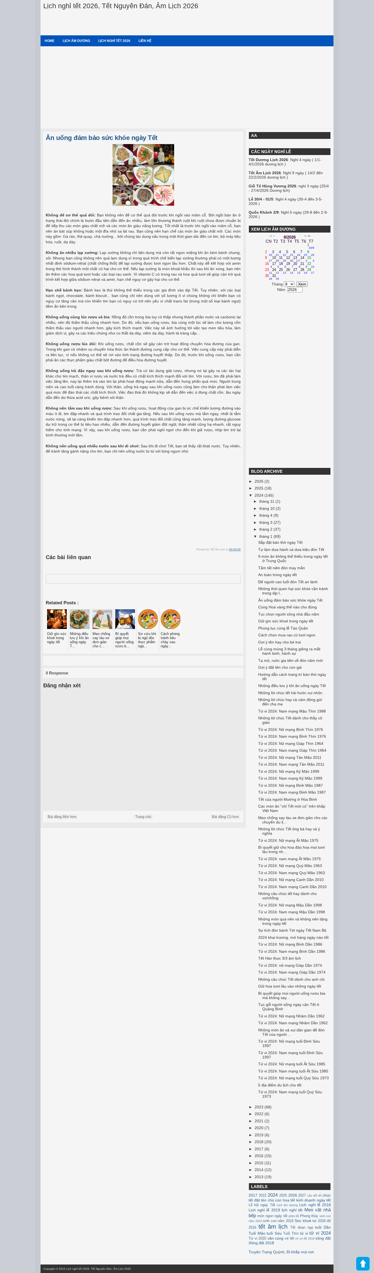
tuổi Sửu (274, 1233)
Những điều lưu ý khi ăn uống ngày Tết (292, 685)
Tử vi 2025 (257, 1238)
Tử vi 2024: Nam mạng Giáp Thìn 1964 (292, 750)
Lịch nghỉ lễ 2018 (315, 1205)
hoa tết (289, 1200)
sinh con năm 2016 (278, 1221)
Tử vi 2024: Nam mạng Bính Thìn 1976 (292, 736)
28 (303, 271)
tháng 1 (266, 536)
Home (49, 41)
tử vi (304, 1233)
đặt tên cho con (268, 1200)
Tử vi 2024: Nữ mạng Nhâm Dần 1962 (291, 1016)
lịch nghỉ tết (292, 1210)
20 (296, 265)
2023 (259, 1107)
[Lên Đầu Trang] (363, 1264)
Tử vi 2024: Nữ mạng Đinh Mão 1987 (290, 785)
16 (268, 265)
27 (296, 271)
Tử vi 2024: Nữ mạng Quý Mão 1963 (290, 865)
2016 (259, 1156)
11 (282, 259)
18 (282, 265)
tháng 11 (267, 501)
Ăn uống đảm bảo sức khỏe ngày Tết (101, 137)
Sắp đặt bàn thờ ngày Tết (280, 542)
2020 (259, 1128)
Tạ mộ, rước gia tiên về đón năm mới (290, 660)
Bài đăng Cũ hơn (225, 817)
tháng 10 (267, 508)
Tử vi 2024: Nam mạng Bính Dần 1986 (291, 951)
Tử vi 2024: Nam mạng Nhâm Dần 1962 (293, 1023)
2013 (259, 1177)
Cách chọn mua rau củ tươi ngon (286, 635)
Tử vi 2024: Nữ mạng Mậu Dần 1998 (290, 905)
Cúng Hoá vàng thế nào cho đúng (287, 607)
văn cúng (275, 1238)
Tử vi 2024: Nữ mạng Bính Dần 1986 (290, 944)
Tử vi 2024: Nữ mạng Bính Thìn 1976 (290, 729)
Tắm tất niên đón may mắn (281, 568)
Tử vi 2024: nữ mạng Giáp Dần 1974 (290, 965)
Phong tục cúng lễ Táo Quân (283, 628)
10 (275, 259)
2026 (259, 481)
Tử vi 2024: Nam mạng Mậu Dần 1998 (291, 912)
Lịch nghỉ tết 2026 (114, 41)
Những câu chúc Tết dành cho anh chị (291, 979)
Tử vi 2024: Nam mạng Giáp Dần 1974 (292, 972)
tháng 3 (266, 522)
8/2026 (290, 237)
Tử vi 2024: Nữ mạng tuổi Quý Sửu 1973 (293, 1078)
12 (289, 259)
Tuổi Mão (257, 1233)
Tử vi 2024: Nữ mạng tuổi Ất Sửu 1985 (291, 1064)
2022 (259, 1114)
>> (308, 236)
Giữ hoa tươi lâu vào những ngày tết (289, 986)
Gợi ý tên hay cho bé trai (279, 642)
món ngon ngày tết (272, 1216)
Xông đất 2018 (261, 1243)
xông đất (323, 1238)
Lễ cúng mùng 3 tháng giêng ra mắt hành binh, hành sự (289, 651)
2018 (259, 1142)
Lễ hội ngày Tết (262, 1205)
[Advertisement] (187, 87)
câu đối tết (314, 1195)
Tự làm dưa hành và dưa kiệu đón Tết (291, 549)
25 (282, 271)
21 (303, 265)
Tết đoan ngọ (301, 1227)
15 (310, 259)
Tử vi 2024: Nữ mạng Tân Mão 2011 (289, 757)
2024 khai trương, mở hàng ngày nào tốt (293, 937)
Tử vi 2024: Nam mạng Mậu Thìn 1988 (292, 711)
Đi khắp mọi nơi (300, 1252)
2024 (259, 495)
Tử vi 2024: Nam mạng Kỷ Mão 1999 (290, 778)
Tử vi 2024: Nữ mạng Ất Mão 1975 (288, 840)
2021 (259, 1121)
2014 (259, 1170)
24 (275, 271)
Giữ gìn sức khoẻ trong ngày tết (285, 621)
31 (275, 277)
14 (303, 259)
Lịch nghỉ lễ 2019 (264, 1210)
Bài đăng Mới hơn (62, 817)
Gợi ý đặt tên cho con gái (280, 667)
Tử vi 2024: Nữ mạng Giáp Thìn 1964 (290, 743)
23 (268, 271)
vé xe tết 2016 (305, 1238)
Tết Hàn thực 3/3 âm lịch (279, 958)
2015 (259, 1163)
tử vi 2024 (320, 1233)
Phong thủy (309, 1216)
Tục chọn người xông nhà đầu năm (288, 614)
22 (310, 265)
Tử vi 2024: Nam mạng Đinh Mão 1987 (292, 792)
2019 (259, 1135)
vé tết (289, 1238)
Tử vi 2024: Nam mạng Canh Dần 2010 (292, 887)
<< (270, 236)
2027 (302, 1195)
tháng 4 (266, 515)
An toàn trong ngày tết (277, 575)
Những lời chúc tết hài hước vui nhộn (290, 693)
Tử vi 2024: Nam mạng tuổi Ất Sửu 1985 (293, 1071)
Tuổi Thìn (291, 1233)
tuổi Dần (323, 1227)
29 (310, 271)
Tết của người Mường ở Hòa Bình (287, 799)
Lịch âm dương (76, 41)
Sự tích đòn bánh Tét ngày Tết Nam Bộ (292, 930)
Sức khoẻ (303, 1220)
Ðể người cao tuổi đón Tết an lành (288, 582)
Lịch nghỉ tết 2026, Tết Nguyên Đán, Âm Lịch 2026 (120, 6)
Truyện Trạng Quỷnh (266, 1252)
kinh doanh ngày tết (313, 1200)
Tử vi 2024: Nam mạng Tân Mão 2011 (291, 764)
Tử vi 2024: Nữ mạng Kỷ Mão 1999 (288, 771)
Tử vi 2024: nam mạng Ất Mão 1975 (289, 859)
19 (289, 265)
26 (289, 271)
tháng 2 (266, 529)
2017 (259, 1149)
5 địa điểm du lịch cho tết (279, 1085)
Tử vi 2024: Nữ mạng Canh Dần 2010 (291, 879)
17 (275, 265)
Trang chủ (143, 817)
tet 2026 (319, 1221)
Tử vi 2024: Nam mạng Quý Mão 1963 (291, 873)
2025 (259, 488)
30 (268, 277)
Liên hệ (145, 41)
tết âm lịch (273, 1226)
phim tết (294, 1216)
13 (296, 259)
